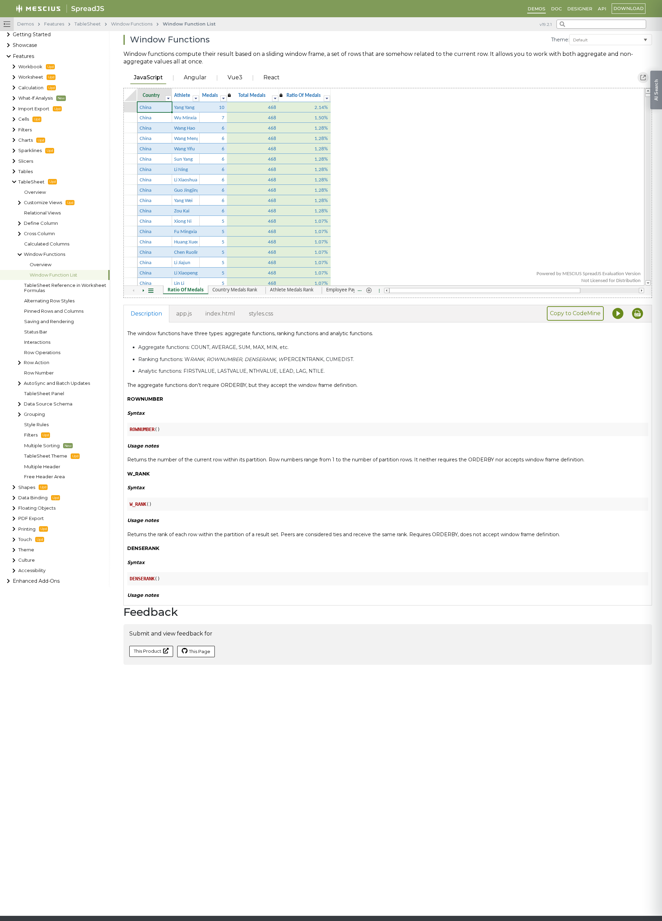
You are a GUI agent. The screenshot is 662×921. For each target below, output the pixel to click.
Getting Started (32, 35)
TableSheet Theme (45, 456)
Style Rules (36, 424)
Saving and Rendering (49, 321)
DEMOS (536, 8)
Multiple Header (42, 466)
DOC (556, 8)
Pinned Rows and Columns (53, 311)
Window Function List (53, 275)
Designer (579, 8)
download (628, 8)
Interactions (37, 342)
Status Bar (35, 331)
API (602, 8)
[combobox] (601, 24)
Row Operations (42, 352)
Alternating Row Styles (49, 300)
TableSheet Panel (44, 393)
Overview (35, 192)
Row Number (39, 373)
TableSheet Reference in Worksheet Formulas (65, 288)
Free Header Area (44, 477)
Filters (31, 435)
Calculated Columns (46, 244)
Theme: (560, 40)
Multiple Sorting (42, 445)
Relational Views (42, 213)
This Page (199, 651)
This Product (147, 651)
